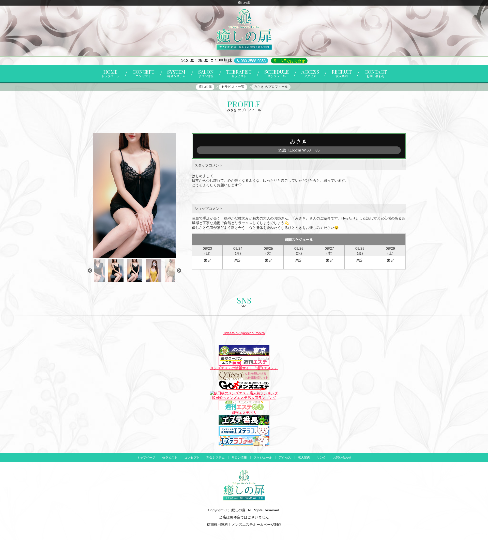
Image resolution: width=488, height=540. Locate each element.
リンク (321, 457)
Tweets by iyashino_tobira (244, 333)
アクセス (285, 457)
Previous (90, 270)
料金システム (215, 457)
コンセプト (192, 457)
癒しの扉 (238, 510)
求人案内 (304, 457)
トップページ (146, 457)
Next (178, 270)
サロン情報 (239, 457)
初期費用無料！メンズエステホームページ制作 (244, 524)
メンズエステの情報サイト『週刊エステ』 (244, 368)
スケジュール (263, 457)
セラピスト (169, 457)
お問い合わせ (342, 457)
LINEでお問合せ (291, 61)
